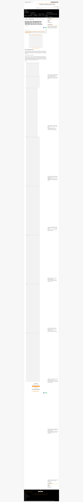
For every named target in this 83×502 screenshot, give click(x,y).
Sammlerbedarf (36, 15)
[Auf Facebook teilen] (43, 393)
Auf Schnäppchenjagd (27, 496)
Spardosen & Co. (36, 391)
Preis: (35, 383)
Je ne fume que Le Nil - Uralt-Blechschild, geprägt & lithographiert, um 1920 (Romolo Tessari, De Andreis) (53, 430)
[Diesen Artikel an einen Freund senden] (45, 393)
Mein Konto (55, 6)
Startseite (26, 493)
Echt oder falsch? (32, 12)
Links (43, 15)
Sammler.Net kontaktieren (36, 386)
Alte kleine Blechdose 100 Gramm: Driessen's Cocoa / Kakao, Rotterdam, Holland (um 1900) (52, 329)
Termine (40, 15)
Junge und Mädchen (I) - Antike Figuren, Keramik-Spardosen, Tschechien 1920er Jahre (52, 126)
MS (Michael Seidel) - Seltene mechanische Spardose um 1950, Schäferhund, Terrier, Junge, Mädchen (53, 177)
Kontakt (47, 495)
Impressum (34, 495)
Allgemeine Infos (27, 12)
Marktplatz (26, 498)
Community (46, 15)
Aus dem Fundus (30, 15)
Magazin (26, 15)
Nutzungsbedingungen (43, 495)
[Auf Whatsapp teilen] (46, 393)
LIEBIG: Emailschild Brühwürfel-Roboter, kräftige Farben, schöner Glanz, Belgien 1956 (52, 228)
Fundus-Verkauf (26, 495)
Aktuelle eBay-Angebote (49, 12)
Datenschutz (37, 495)
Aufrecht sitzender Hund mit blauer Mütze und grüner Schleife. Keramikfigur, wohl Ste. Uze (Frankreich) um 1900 (53, 75)
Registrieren (57, 6)
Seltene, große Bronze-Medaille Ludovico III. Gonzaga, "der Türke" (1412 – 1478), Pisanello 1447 (53, 481)
